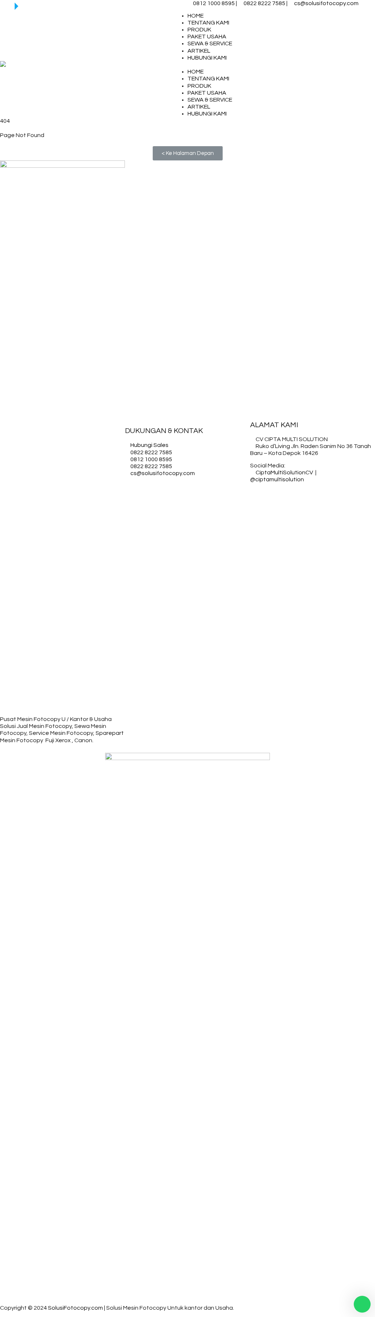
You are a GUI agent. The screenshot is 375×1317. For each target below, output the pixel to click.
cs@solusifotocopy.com (326, 3)
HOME (196, 16)
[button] (188, 153)
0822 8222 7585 (264, 3)
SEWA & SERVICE (210, 43)
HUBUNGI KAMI (207, 58)
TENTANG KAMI (208, 23)
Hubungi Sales (149, 445)
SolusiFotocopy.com (75, 1308)
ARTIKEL (199, 51)
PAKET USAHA (207, 36)
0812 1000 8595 (214, 3)
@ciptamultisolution (277, 479)
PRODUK (199, 30)
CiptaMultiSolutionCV (284, 472)
